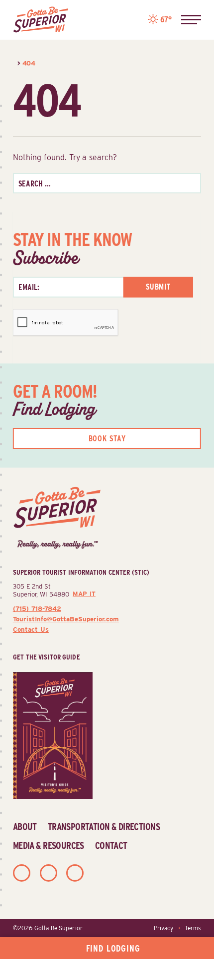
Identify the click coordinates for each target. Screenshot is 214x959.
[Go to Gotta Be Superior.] (14, 63)
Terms (193, 928)
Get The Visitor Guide (46, 657)
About (25, 827)
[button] (191, 20)
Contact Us (31, 629)
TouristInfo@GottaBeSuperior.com (66, 619)
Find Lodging (113, 948)
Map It (84, 594)
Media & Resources (48, 845)
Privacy (163, 928)
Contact (111, 845)
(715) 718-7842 (37, 608)
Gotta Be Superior (58, 928)
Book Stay (107, 438)
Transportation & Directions (104, 827)
